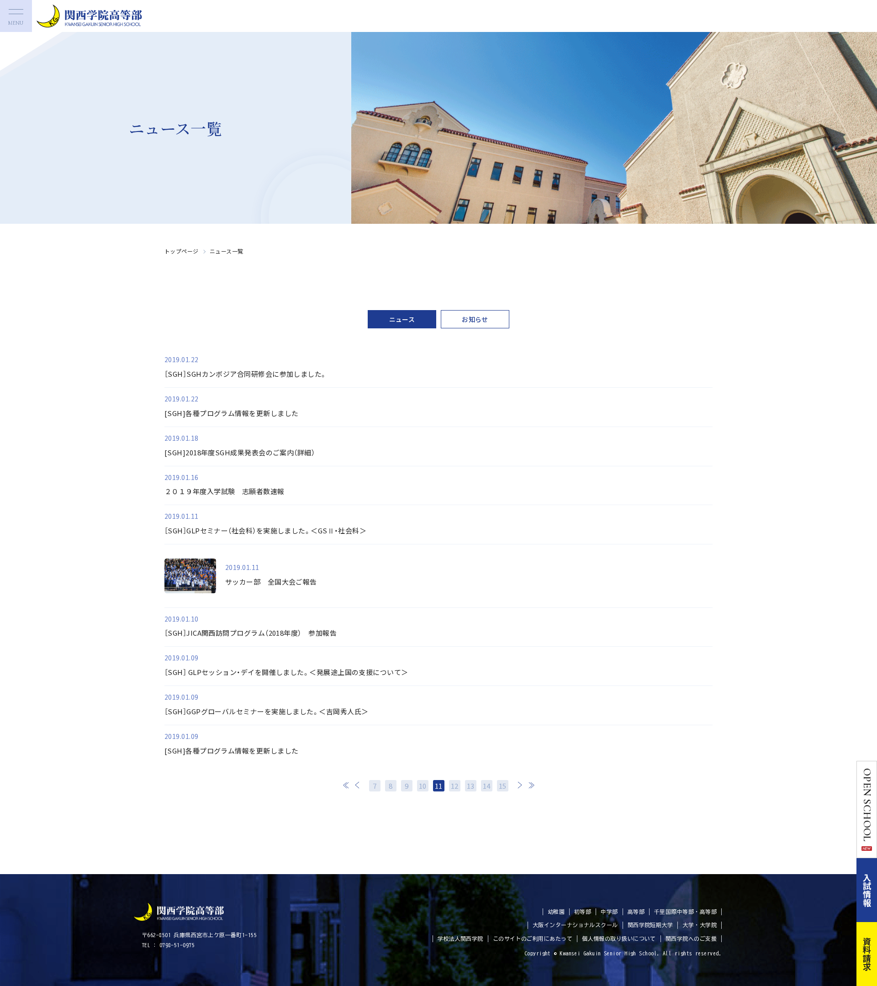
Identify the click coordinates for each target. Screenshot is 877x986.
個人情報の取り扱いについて (619, 938)
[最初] (346, 785)
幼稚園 (556, 911)
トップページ (181, 251)
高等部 (636, 911)
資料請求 (867, 954)
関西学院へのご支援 (691, 938)
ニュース (402, 319)
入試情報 (867, 890)
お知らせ (475, 319)
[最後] (531, 785)
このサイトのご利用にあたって (532, 938)
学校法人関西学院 (460, 938)
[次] (519, 785)
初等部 (582, 911)
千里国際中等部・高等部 (685, 911)
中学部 (609, 911)
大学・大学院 (699, 925)
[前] (357, 785)
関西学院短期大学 (650, 925)
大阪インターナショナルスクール (575, 925)
